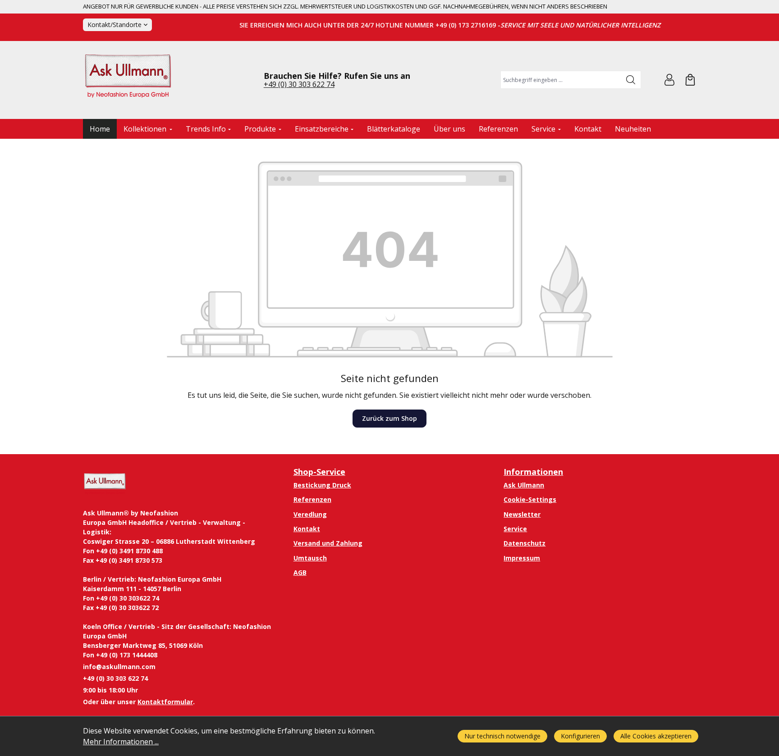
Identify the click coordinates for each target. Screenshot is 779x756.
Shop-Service (319, 472)
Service (515, 528)
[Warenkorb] (690, 80)
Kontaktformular (165, 701)
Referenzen (312, 499)
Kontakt (306, 528)
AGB (300, 572)
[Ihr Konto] (669, 80)
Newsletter (522, 514)
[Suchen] (631, 80)
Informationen (533, 472)
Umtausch (310, 558)
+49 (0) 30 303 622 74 (299, 84)
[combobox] (561, 80)
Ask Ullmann (524, 485)
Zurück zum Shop (389, 418)
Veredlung (310, 514)
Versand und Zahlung (327, 543)
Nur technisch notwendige (502, 736)
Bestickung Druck (322, 485)
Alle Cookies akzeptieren (656, 736)
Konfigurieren (580, 736)
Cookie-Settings (530, 499)
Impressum (522, 558)
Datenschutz (524, 543)
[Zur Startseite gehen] (128, 80)
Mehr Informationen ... (121, 742)
